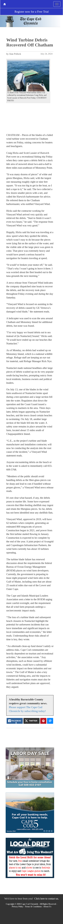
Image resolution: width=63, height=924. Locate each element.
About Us (47, 906)
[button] (9, 92)
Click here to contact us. (46, 898)
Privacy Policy (17, 906)
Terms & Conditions (33, 906)
